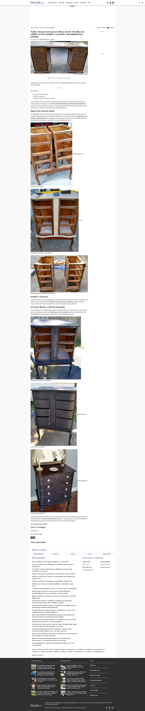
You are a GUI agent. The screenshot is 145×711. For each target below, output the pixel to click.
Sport (76, 3)
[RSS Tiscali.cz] (142, 2)
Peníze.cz (41, 655)
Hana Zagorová (87, 567)
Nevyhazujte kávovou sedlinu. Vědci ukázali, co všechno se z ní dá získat (47, 680)
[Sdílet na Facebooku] (32, 537)
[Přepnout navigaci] (110, 3)
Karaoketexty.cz (100, 649)
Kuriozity (55, 554)
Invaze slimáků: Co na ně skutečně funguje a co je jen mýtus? (50, 562)
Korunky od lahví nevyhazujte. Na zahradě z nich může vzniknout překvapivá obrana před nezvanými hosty (47, 694)
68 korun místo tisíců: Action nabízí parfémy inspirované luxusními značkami (46, 686)
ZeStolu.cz (81, 649)
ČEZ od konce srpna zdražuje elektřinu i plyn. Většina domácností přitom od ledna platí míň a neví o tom (46, 668)
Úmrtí (89, 554)
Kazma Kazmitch (87, 570)
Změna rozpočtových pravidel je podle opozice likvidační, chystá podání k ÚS (77, 693)
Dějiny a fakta (107, 554)
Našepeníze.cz (79, 651)
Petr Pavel (85, 564)
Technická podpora (96, 680)
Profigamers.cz (72, 649)
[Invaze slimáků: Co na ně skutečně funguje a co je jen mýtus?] (63, 667)
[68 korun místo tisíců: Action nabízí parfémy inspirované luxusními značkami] (33, 686)
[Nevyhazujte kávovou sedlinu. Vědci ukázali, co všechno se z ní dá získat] (33, 680)
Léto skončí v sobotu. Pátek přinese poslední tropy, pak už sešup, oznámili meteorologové (77, 680)
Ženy (89, 3)
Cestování (83, 3)
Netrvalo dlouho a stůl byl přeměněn (44, 98)
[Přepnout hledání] (107, 3)
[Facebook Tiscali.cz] (139, 2)
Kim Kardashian (105, 562)
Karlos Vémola (105, 564)
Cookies (92, 685)
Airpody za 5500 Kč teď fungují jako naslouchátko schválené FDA (52, 581)
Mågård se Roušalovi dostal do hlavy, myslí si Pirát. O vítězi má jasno (53, 574)
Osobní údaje (94, 690)
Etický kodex (94, 695)
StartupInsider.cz (98, 651)
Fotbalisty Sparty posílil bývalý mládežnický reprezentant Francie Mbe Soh (76, 673)
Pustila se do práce (39, 96)
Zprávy (41, 649)
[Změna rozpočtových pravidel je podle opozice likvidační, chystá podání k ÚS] (63, 693)
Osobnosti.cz (90, 649)
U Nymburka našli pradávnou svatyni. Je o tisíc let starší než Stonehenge (54, 588)
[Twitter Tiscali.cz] (109, 707)
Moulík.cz (50, 651)
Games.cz (63, 649)
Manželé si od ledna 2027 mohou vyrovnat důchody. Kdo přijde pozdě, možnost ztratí (77, 686)
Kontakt (77, 707)
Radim (52, 27)
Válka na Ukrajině (38, 554)
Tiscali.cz (35, 649)
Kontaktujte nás (94, 670)
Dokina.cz (64, 651)
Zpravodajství (52, 3)
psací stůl (48, 103)
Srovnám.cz (88, 651)
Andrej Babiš (86, 562)
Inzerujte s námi (95, 675)
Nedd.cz (43, 651)
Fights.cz (57, 651)
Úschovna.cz (36, 651)
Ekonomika (69, 3)
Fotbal (72, 554)
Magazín (61, 3)
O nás (80, 707)
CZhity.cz (71, 651)
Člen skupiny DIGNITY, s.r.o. (68, 707)
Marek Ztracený (105, 567)
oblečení (82, 516)
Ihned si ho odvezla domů (41, 94)
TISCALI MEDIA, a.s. (57, 707)
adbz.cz (36, 531)
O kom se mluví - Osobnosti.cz (92, 558)
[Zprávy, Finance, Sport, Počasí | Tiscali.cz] (37, 3)
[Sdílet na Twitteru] (34, 537)
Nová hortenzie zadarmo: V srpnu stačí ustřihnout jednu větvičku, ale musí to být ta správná (46, 674)
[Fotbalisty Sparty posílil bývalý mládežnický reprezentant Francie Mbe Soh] (63, 673)
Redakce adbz (38, 534)
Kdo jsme (93, 665)
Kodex (84, 707)
